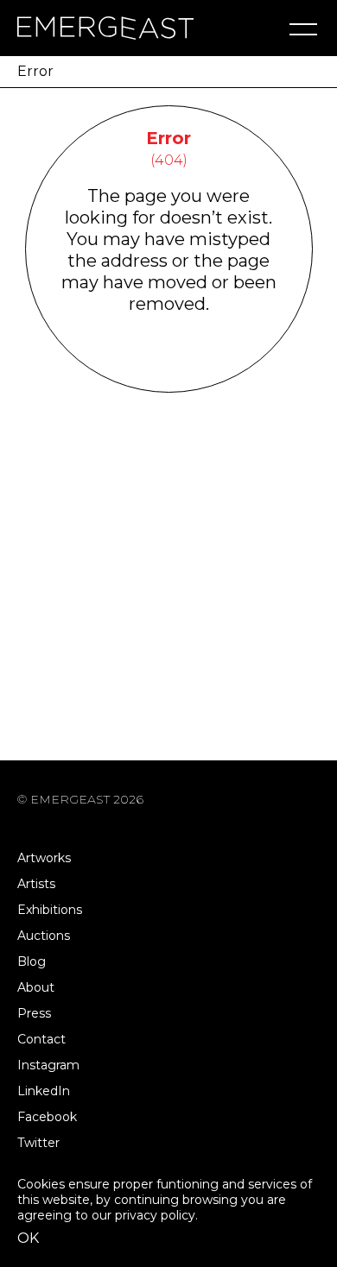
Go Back (169, 370)
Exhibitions (49, 909)
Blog (31, 961)
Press (34, 1013)
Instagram (48, 1065)
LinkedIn (43, 1091)
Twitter (38, 1142)
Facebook (47, 1117)
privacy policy (155, 1215)
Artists (36, 884)
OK (28, 1238)
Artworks (44, 858)
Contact (41, 1039)
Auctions (43, 935)
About (35, 987)
